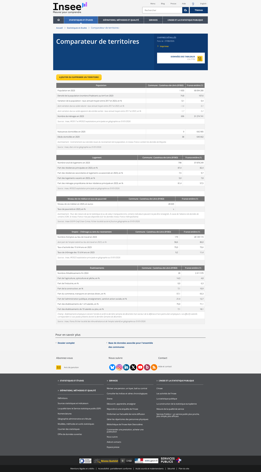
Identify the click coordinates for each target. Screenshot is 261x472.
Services (153, 20)
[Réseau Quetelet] (106, 463)
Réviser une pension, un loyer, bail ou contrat (127, 388)
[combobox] (175, 10)
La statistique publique (166, 398)
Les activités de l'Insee (166, 393)
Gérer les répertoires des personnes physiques (127, 419)
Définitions (63, 398)
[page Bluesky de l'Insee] (112, 367)
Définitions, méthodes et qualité (121, 20)
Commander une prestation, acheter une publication (125, 430)
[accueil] (58, 20)
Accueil (59, 27)
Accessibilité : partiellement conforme (115, 468)
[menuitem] (58, 20)
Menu (152, 3)
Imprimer (164, 46)
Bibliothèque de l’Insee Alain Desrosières (125, 424)
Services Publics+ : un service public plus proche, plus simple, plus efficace (177, 415)
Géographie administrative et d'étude (74, 418)
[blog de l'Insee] (147, 367)
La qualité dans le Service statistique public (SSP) (79, 408)
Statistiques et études (81, 20)
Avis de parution (71, 367)
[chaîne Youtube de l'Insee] (140, 367)
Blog (163, 3)
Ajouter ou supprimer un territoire (79, 77)
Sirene (109, 398)
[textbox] (162, 10)
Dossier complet (66, 342)
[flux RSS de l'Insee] (154, 367)
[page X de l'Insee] (133, 367)
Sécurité (171, 468)
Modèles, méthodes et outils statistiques (76, 424)
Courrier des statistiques (69, 429)
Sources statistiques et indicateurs (73, 403)
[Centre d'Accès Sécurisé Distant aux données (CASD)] (126, 463)
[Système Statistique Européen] (85, 463)
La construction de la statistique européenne (176, 403)
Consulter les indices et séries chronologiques (127, 393)
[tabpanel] (130, 203)
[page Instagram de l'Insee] (119, 367)
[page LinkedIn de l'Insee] (126, 367)
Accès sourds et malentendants (149, 468)
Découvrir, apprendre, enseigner (121, 403)
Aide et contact (165, 366)
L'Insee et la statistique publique (185, 20)
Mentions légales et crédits (82, 468)
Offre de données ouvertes (70, 434)
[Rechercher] (185, 10)
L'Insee (159, 388)
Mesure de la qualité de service (170, 409)
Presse (173, 3)
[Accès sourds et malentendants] (193, 4)
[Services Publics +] (171, 463)
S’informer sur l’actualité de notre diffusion (126, 414)
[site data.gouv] (147, 463)
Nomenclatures (65, 413)
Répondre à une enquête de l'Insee (122, 409)
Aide (184, 3)
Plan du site (184, 468)
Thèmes (199, 10)
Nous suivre (112, 436)
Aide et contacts (114, 442)
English (203, 3)
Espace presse (113, 447)
